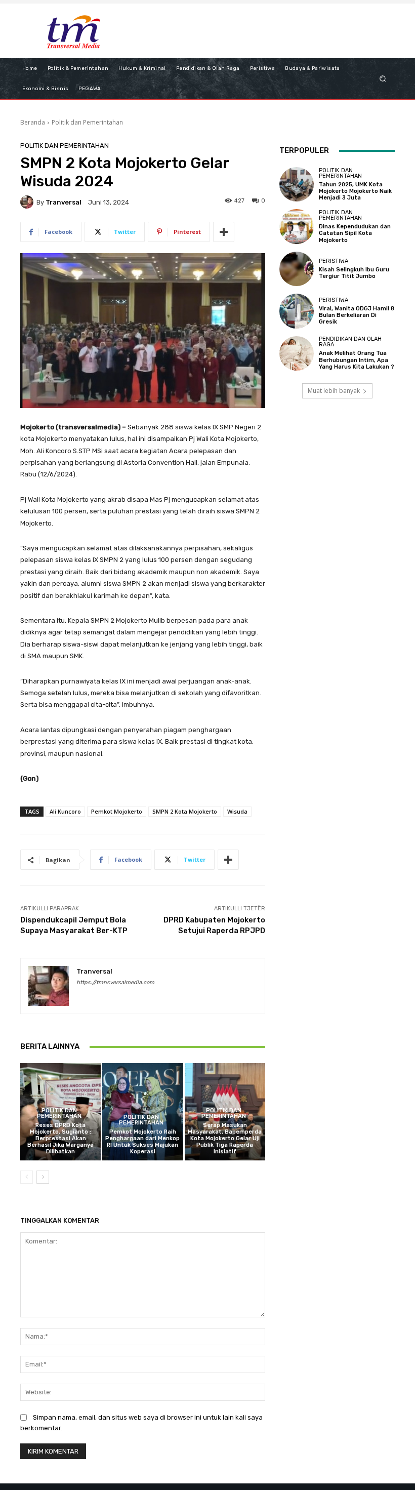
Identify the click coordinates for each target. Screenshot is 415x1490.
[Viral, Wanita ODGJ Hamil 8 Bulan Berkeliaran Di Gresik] (296, 311)
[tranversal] (28, 202)
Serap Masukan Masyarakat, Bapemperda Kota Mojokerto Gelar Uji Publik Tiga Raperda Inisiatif (225, 1138)
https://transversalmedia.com (115, 982)
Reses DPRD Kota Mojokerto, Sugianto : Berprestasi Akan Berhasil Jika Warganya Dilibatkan (60, 1138)
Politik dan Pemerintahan (87, 122)
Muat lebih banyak (334, 390)
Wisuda (237, 811)
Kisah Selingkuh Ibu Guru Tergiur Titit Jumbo (354, 272)
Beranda (32, 122)
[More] (223, 232)
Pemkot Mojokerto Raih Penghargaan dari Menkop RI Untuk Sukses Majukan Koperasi (142, 1142)
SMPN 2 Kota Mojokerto (184, 811)
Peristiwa (333, 261)
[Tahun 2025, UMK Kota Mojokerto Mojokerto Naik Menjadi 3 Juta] (296, 184)
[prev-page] (26, 1177)
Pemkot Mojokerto (116, 811)
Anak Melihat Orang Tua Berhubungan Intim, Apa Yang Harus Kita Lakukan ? (356, 360)
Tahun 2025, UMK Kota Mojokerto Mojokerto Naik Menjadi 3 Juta (355, 191)
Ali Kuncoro (65, 811)
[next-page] (42, 1177)
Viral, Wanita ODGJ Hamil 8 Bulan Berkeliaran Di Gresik (356, 315)
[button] (383, 78)
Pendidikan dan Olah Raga (350, 341)
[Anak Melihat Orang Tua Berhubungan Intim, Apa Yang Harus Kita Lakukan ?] (296, 353)
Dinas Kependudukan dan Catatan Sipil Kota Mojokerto (355, 233)
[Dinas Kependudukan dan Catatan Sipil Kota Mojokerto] (296, 226)
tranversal (63, 202)
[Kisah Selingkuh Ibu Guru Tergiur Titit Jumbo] (296, 269)
